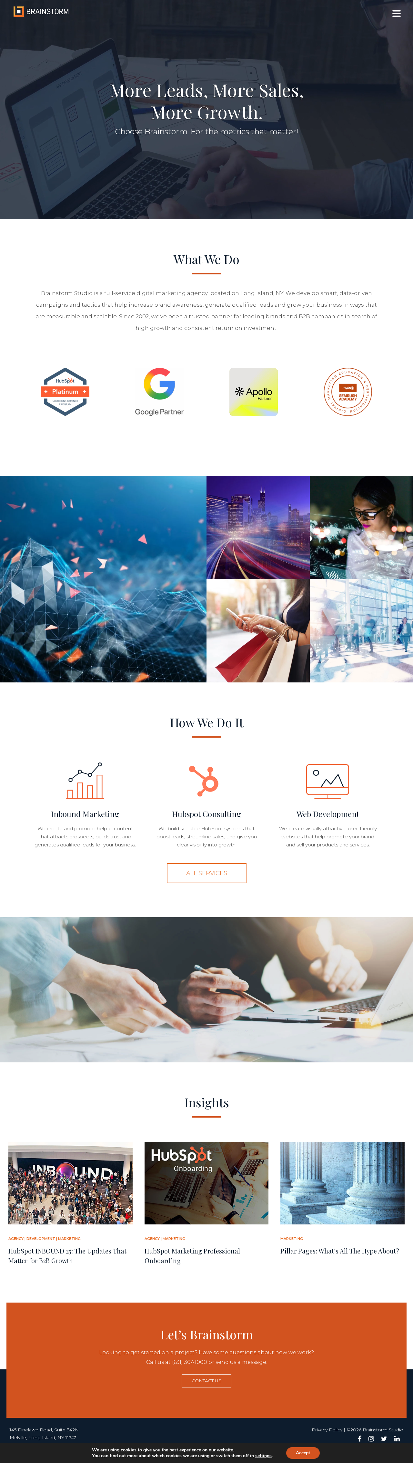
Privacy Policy (327, 1430)
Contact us (206, 1381)
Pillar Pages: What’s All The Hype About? (339, 1250)
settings (263, 1456)
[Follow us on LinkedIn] (397, 1438)
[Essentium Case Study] (103, 579)
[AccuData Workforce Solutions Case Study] (361, 630)
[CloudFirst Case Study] (361, 527)
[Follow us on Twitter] (384, 1438)
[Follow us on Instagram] (371, 1438)
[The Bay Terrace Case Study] (258, 630)
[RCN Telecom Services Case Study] (258, 527)
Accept (303, 1453)
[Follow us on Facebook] (359, 1438)
